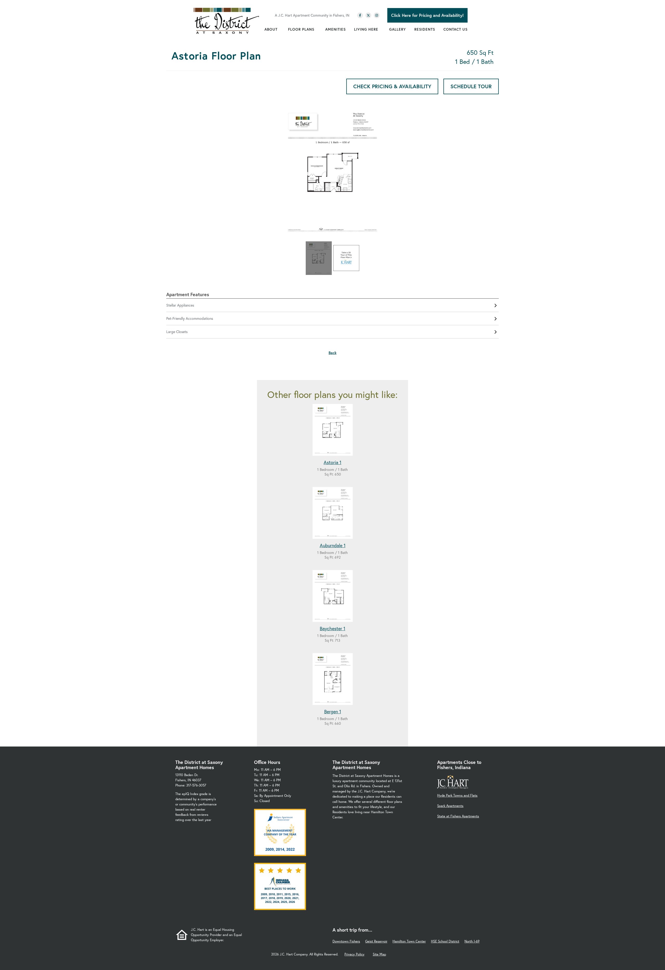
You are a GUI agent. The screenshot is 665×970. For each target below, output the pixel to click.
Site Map (379, 954)
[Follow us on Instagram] (377, 15)
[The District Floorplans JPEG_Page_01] (332, 173)
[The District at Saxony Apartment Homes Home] (226, 21)
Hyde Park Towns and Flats (457, 795)
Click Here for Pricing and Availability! (427, 15)
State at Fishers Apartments (458, 816)
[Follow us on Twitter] (368, 15)
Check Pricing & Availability (392, 86)
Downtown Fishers (346, 941)
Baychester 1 (332, 628)
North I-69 (472, 941)
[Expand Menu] (280, 29)
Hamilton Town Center (409, 941)
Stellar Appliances (180, 305)
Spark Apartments (450, 806)
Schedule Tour (471, 86)
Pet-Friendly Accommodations (189, 318)
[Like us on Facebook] (360, 15)
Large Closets (177, 331)
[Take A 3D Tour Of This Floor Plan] (346, 258)
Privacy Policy (354, 954)
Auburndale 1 (332, 545)
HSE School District (445, 941)
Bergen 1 (332, 711)
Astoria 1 (332, 462)
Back (332, 352)
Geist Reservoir (376, 941)
